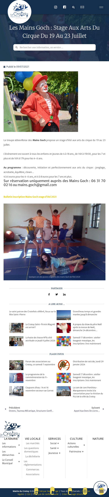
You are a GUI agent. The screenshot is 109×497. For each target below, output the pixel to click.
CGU (29, 494)
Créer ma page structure (73, 494)
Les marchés (32, 443)
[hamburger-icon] (101, 7)
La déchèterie (32, 456)
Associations (32, 474)
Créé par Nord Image (48, 491)
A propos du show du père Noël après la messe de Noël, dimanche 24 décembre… (87, 327)
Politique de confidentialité (45, 494)
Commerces (32, 469)
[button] (73, 7)
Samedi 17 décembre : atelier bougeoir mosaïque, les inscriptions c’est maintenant (87, 340)
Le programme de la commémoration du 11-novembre (37, 377)
